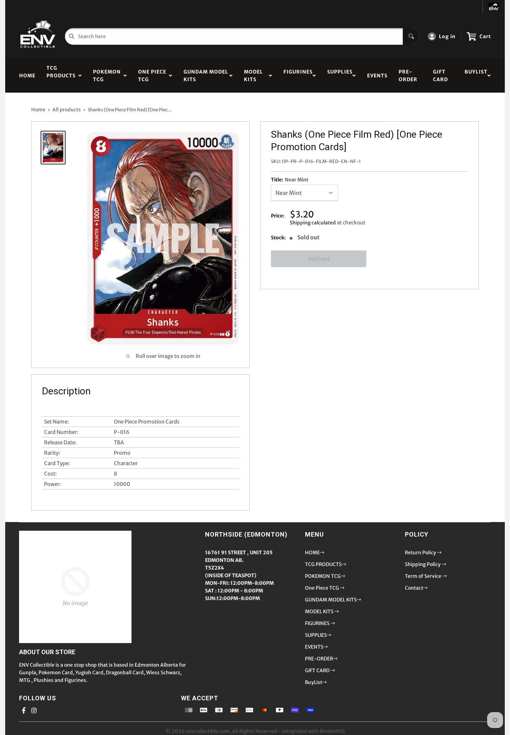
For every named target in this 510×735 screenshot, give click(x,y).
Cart (485, 36)
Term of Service (423, 576)
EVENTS (377, 75)
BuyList (476, 76)
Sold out (319, 258)
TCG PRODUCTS (61, 75)
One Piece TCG (152, 76)
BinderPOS (332, 731)
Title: (289, 179)
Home (38, 109)
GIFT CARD (440, 76)
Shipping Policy (423, 564)
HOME (27, 75)
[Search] (411, 36)
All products (66, 109)
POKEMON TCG (107, 76)
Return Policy (421, 552)
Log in (447, 36)
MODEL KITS (253, 76)
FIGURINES (298, 76)
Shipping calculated (313, 223)
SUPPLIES (339, 76)
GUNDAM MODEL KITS (206, 76)
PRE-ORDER (408, 76)
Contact (414, 588)
